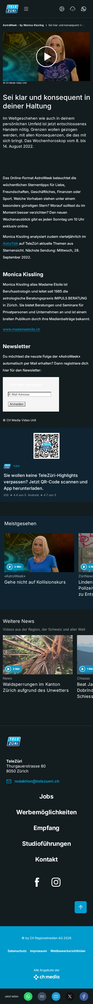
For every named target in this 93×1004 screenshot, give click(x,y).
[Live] (61, 8)
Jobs (46, 796)
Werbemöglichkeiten (46, 812)
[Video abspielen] (46, 56)
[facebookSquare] (37, 882)
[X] (70, 996)
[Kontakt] (83, 8)
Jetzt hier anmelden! (25, 384)
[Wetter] (72, 8)
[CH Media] (46, 976)
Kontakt (46, 859)
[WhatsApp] (28, 996)
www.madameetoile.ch (21, 329)
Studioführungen (46, 843)
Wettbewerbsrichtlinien (67, 951)
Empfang (46, 828)
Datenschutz (17, 951)
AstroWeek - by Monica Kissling (23, 25)
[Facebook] (84, 996)
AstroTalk (10, 243)
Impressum (38, 951)
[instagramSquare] (56, 882)
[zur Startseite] (12, 9)
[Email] (56, 996)
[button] (42, 996)
